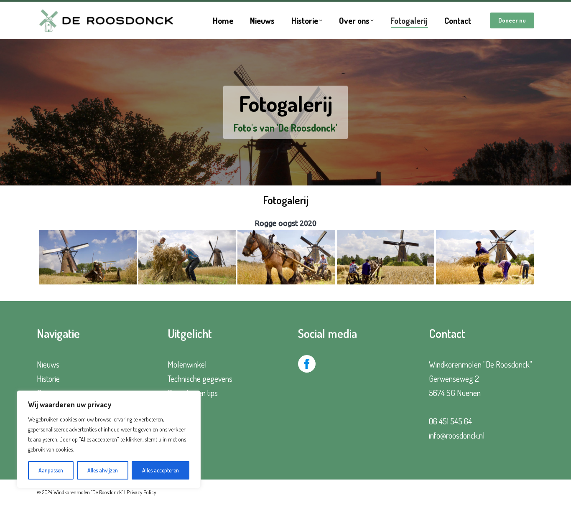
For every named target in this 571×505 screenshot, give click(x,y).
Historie (48, 378)
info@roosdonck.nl (457, 435)
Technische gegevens (200, 378)
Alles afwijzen (102, 470)
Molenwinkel (187, 364)
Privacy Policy (141, 492)
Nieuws (48, 364)
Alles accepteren (160, 470)
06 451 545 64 (450, 421)
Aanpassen (50, 470)
